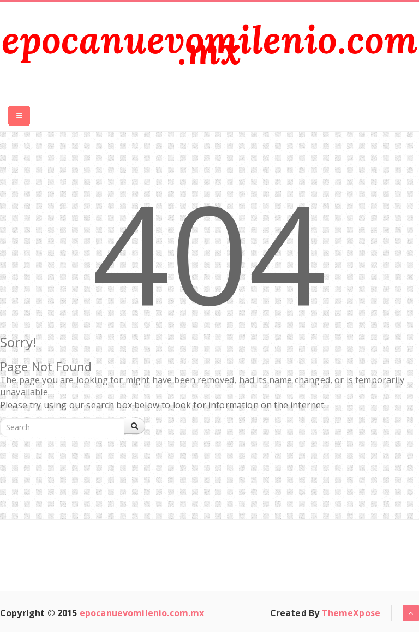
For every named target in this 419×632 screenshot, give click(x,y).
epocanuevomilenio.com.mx (209, 45)
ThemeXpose (350, 613)
